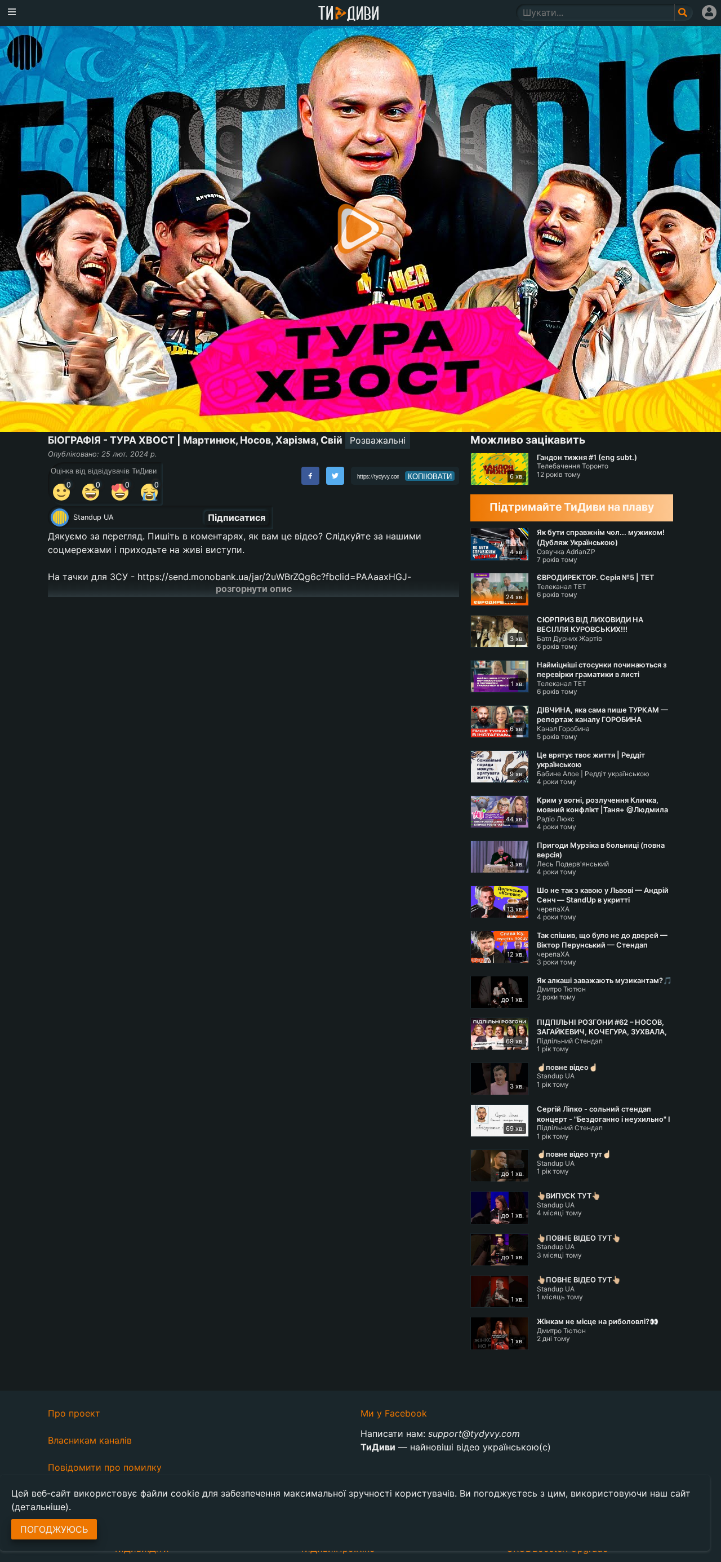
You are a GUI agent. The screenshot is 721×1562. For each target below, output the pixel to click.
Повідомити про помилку (105, 1467)
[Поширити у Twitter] (335, 476)
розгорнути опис (254, 588)
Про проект (74, 1413)
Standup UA (93, 517)
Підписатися (236, 517)
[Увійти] (709, 12)
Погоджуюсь (54, 1529)
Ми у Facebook (393, 1413)
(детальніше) (40, 1506)
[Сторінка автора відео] (60, 517)
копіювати (430, 476)
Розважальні (378, 440)
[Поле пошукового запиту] (683, 12)
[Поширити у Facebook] (310, 476)
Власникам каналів (90, 1440)
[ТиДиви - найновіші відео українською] (349, 14)
